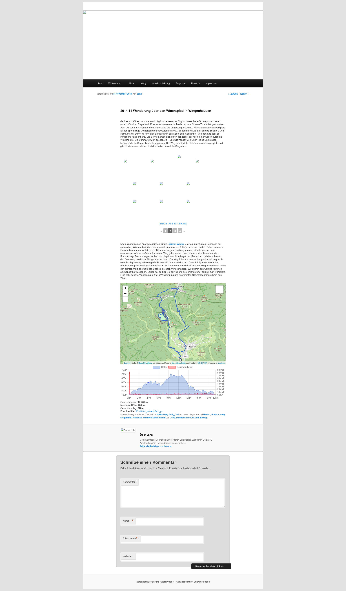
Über (131, 83)
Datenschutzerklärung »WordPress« (155, 581)
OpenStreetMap (145, 362)
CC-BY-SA (202, 362)
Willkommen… (115, 83)
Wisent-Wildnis (177, 244)
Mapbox (221, 362)
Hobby (143, 83)
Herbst (206, 414)
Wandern (137, 417)
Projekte (195, 83)
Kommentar (130, 481)
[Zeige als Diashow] (173, 223)
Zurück (233, 93)
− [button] (125, 293)
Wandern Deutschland (154, 417)
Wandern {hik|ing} (161, 83)
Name (128, 521)
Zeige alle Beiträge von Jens (156, 446)
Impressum (211, 83)
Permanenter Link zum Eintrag (191, 417)
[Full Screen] (125, 299)
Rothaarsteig (218, 414)
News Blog (162, 414)
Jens (139, 93)
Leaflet (127, 362)
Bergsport (181, 83)
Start (100, 83)
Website (127, 556)
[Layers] (219, 289)
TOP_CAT (174, 414)
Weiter (244, 93)
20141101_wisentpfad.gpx (149, 411)
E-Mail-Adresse (131, 538)
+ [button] (125, 288)
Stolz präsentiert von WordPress (193, 581)
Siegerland (125, 417)
